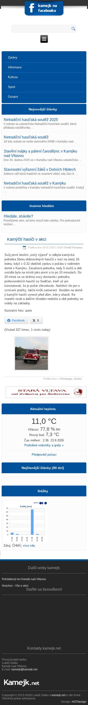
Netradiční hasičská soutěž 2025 (31, 120)
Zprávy (12, 57)
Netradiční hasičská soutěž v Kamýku (35, 183)
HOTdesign (79, 701)
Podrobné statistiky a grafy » (44, 445)
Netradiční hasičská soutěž (26, 137)
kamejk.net (58, 695)
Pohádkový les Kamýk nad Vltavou (24, 579)
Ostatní (13, 96)
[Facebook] (44, 9)
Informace (15, 67)
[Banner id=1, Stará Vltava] (44, 392)
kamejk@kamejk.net (24, 669)
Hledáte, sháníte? (18, 216)
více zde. (29, 545)
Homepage (66, 378)
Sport (11, 87)
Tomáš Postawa (73, 247)
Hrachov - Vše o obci (15, 585)
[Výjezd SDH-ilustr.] (31, 370)
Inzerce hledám (42, 206)
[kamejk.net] (44, 683)
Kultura (13, 77)
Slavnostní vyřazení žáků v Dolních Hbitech (40, 169)
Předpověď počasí (44, 454)
